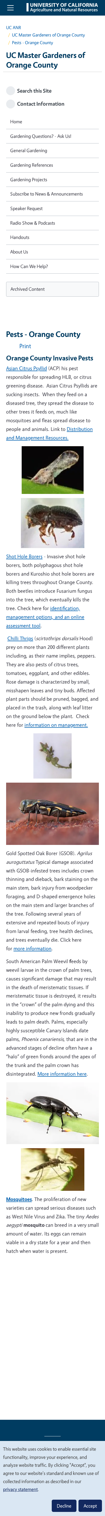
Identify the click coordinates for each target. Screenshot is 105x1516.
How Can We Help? (29, 266)
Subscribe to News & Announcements (46, 194)
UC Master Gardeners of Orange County (48, 35)
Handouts (19, 237)
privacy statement (20, 1489)
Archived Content (27, 289)
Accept (90, 1506)
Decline (64, 1506)
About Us (19, 252)
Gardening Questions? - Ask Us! (40, 136)
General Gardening (28, 150)
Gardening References (31, 165)
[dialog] (52, 1478)
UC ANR (13, 27)
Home (16, 121)
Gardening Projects (28, 179)
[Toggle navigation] (10, 7)
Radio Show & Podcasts (32, 223)
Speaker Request (26, 208)
